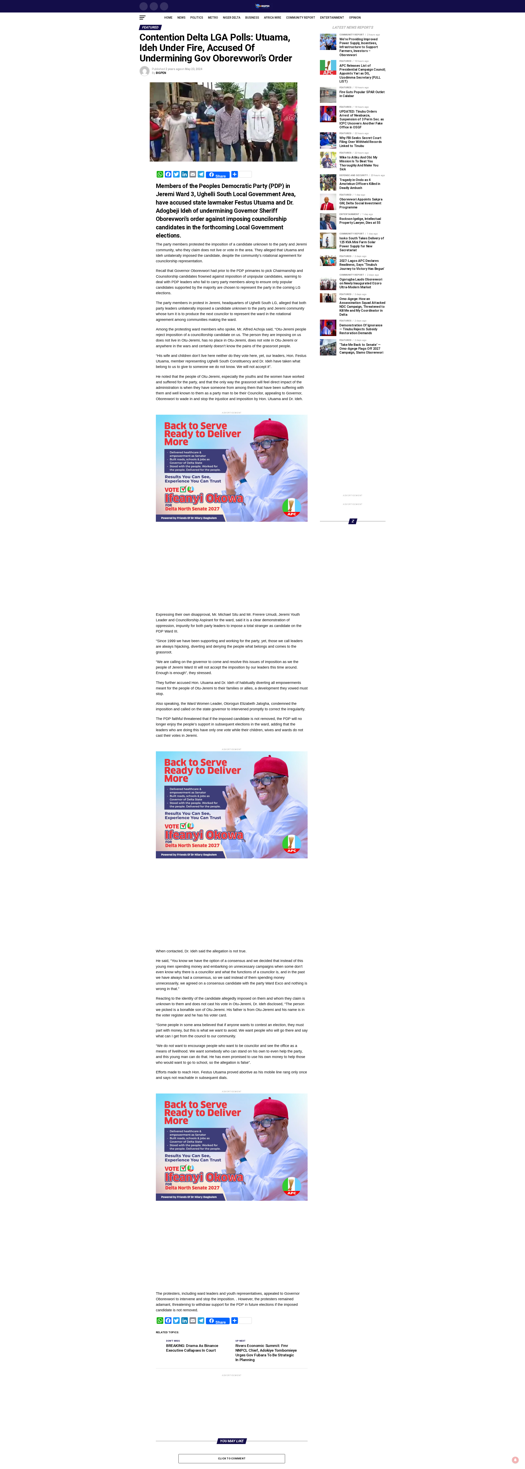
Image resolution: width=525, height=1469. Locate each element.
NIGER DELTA (231, 17)
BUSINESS (252, 17)
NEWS (181, 17)
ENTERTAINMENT (332, 17)
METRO (213, 17)
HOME (168, 17)
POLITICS (196, 17)
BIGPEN (161, 73)
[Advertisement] (232, 579)
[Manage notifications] (515, 1460)
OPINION (355, 17)
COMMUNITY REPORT (300, 17)
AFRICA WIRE (272, 17)
